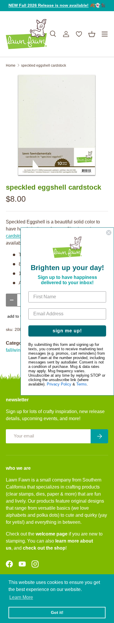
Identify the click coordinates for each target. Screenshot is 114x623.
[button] (91, 34)
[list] (57, 125)
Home (10, 65)
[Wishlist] (78, 34)
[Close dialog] (109, 232)
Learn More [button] (21, 597)
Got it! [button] (57, 612)
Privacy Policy (59, 384)
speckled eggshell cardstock (43, 65)
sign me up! (67, 331)
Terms (81, 384)
